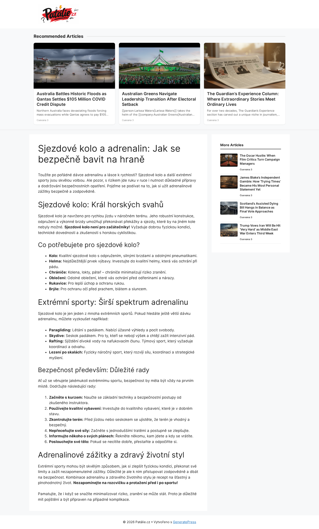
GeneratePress (184, 522)
